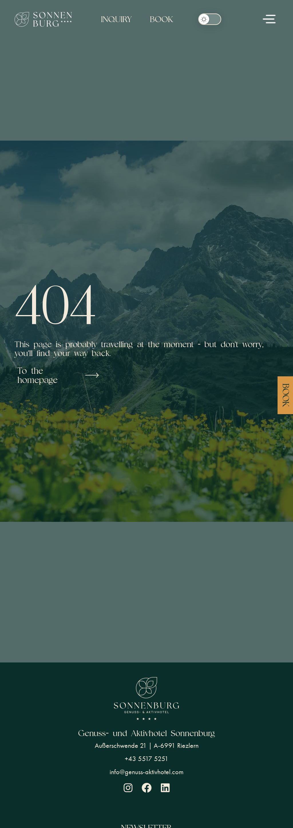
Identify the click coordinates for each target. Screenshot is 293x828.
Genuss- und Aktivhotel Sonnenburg (146, 733)
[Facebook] (147, 788)
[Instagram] (128, 788)
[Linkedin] (165, 788)
